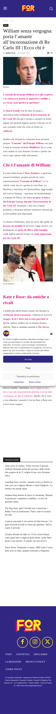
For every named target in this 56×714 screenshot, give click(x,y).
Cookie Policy (19, 382)
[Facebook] (22, 642)
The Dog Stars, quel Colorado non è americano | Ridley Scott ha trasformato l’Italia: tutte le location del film (28, 511)
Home (5, 20)
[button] (51, 334)
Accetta (28, 359)
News (13, 20)
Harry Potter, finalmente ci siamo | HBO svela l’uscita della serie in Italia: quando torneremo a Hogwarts (29, 549)
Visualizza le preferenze (28, 376)
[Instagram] (35, 642)
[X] (47, 642)
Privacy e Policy (35, 382)
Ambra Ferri (10, 53)
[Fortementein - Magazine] (28, 8)
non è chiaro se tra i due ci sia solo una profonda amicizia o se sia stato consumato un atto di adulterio (27, 392)
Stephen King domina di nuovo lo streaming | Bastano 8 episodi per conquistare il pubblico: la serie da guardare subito (29, 498)
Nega (28, 367)
